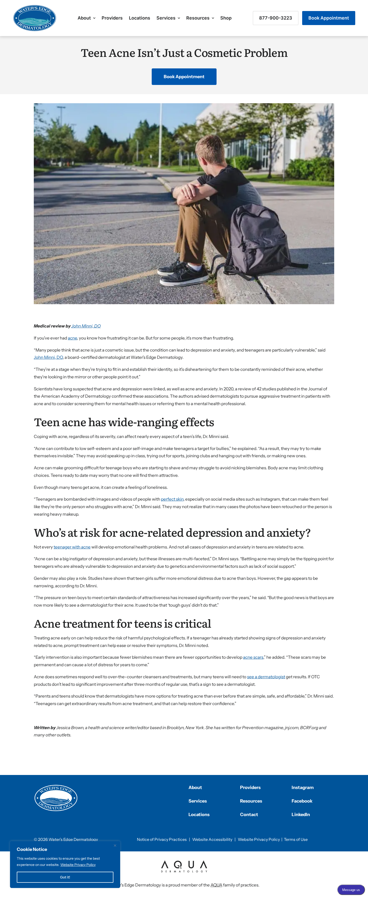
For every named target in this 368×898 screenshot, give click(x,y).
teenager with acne (72, 546)
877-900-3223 (275, 18)
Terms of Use (296, 839)
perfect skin (172, 499)
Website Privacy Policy (78, 864)
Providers (112, 18)
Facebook (302, 801)
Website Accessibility (212, 839)
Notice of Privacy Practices (162, 839)
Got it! (65, 877)
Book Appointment (328, 18)
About (84, 18)
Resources (198, 18)
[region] (65, 864)
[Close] (115, 845)
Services (165, 18)
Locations (139, 18)
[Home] (56, 798)
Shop (226, 18)
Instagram (303, 787)
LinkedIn (301, 814)
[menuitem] (86, 18)
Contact (249, 814)
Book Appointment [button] (184, 76)
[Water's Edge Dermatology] (35, 18)
